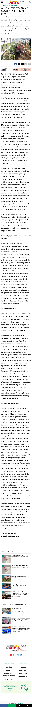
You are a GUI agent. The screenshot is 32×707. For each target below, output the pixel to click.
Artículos (22, 667)
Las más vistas (23, 663)
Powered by (16, 703)
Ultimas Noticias (9, 663)
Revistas (22, 670)
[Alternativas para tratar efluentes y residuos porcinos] (16, 49)
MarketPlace (8, 670)
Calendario (22, 677)
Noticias (8, 667)
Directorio (22, 673)
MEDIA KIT (8, 680)
